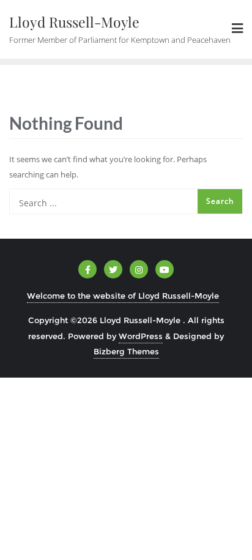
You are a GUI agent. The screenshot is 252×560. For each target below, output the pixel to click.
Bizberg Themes (126, 351)
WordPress (141, 336)
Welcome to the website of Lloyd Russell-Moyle (123, 296)
